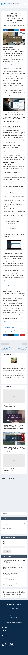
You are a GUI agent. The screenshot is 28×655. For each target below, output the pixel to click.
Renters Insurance (13, 563)
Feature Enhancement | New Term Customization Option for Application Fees (14, 448)
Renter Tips (15, 574)
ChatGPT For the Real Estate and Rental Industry (12, 568)
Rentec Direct (6, 289)
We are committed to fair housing (14, 622)
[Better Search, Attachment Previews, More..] (14, 460)
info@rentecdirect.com (14, 612)
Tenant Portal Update (16, 64)
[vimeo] (16, 650)
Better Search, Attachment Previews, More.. (12, 469)
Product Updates (13, 27)
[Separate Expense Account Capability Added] (14, 396)
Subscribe (6, 551)
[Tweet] (11, 30)
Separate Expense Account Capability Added (12, 405)
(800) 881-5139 (14, 608)
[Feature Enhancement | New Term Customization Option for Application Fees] (14, 438)
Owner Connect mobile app (11, 285)
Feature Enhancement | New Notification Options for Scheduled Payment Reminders (13, 426)
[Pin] (22, 30)
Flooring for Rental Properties (10, 578)
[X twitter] (11, 650)
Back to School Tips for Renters (10, 573)
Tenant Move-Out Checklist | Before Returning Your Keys (14, 583)
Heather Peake (13, 25)
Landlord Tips (15, 562)
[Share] (5, 30)
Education (10, 562)
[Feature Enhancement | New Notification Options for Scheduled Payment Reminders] (14, 416)
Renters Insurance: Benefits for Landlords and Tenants (14, 561)
